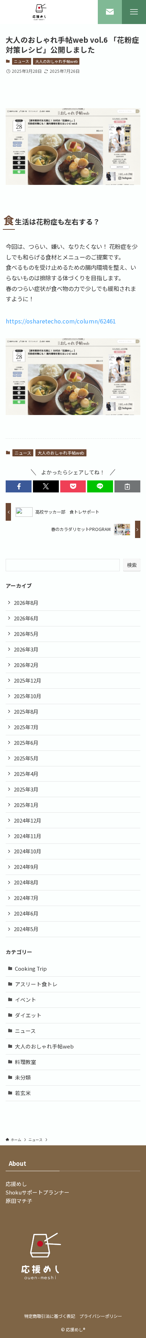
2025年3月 (26, 789)
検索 (132, 564)
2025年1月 (26, 804)
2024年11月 (27, 836)
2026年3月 (26, 649)
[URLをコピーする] (127, 486)
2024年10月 (27, 851)
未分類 (23, 1077)
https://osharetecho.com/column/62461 (61, 321)
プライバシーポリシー (100, 1316)
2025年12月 (27, 680)
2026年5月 (26, 633)
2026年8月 (26, 602)
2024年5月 (26, 929)
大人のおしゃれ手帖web (56, 61)
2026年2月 (26, 664)
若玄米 (23, 1093)
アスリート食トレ (36, 984)
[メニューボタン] (134, 12)
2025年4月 (26, 773)
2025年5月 (26, 758)
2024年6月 (26, 913)
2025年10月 (27, 696)
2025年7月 (26, 727)
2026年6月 (26, 618)
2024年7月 (26, 897)
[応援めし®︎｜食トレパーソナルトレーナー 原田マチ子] (40, 12)
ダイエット (28, 1015)
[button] (19, 486)
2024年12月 (27, 820)
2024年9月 (26, 866)
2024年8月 (26, 882)
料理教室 (25, 1061)
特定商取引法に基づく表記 (49, 1316)
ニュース (21, 61)
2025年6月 (26, 742)
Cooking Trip (31, 968)
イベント (25, 999)
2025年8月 (26, 711)
